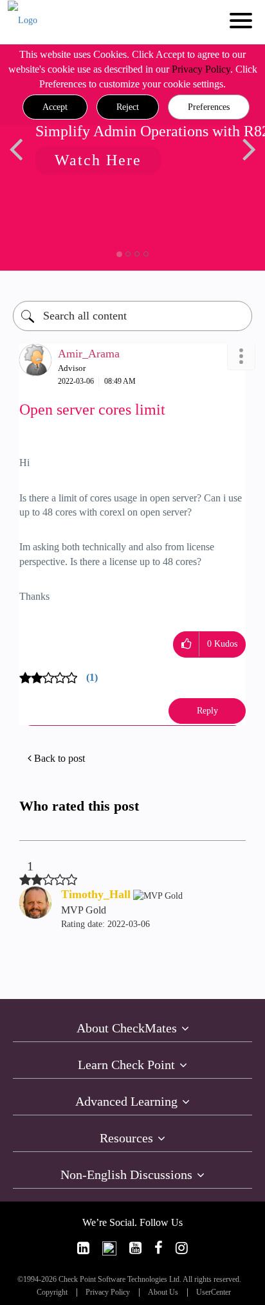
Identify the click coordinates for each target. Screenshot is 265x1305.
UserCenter (213, 1292)
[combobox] (132, 316)
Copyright (52, 1292)
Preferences (209, 107)
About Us (163, 1292)
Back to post (59, 758)
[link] (83, 1248)
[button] (55, 107)
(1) (92, 677)
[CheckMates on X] (109, 1248)
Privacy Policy (201, 69)
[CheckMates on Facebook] (158, 1248)
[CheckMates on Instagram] (181, 1248)
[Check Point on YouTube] (135, 1248)
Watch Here (98, 160)
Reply (207, 711)
